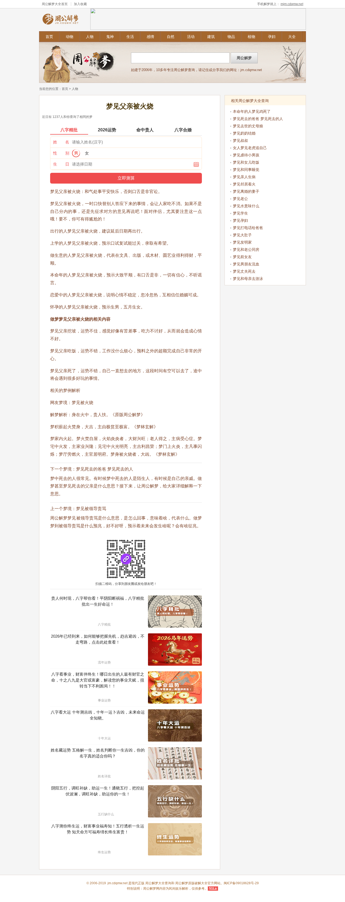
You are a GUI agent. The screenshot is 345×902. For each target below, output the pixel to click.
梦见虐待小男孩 (246, 155)
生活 (130, 36)
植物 (251, 36)
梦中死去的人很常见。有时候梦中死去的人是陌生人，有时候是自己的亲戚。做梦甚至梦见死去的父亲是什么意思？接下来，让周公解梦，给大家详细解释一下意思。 (126, 486)
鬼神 (110, 36)
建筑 (211, 36)
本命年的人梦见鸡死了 (252, 111)
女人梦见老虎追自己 (250, 148)
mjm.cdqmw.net (292, 4)
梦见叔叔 (240, 140)
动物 (69, 36)
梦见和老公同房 (246, 249)
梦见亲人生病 (244, 177)
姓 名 (61, 142)
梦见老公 (240, 198)
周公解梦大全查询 (158, 883)
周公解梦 (181, 883)
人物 (90, 36)
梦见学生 (240, 213)
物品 (231, 36)
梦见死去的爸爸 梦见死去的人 (104, 469)
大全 (292, 36)
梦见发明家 (242, 242)
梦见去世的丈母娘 (248, 126)
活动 (191, 36)
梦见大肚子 (242, 235)
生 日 (61, 164)
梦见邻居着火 (244, 184)
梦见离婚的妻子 (246, 191)
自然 (170, 36)
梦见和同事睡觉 (246, 169)
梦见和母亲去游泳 (248, 278)
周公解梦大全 (51, 4)
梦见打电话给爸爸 (248, 228)
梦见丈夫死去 (244, 271)
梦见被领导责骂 (91, 508)
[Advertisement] (265, 321)
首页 (49, 36)
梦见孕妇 (240, 220)
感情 (150, 36)
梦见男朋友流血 (246, 264)
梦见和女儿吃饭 (246, 162)
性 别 (61, 153)
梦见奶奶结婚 (244, 133)
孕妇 (271, 36)
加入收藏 (80, 4)
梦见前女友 (242, 257)
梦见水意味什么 (246, 206)
